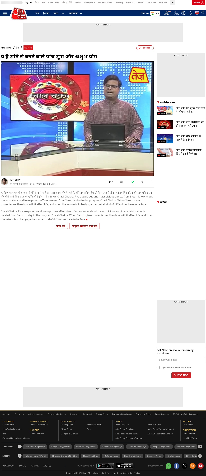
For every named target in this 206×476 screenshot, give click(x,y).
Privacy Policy (102, 414)
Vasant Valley (8, 424)
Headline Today (190, 438)
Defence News (111, 456)
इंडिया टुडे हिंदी (67, 2)
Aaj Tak (28, 2)
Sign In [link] (197, 2)
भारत (55, 13)
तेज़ (17, 48)
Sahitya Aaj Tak (122, 424)
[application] (77, 118)
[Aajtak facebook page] (176, 466)
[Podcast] (183, 13)
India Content (189, 433)
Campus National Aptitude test (16, 438)
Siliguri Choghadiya (137, 446)
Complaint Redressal (57, 414)
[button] (200, 446)
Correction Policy (143, 414)
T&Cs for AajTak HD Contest (185, 414)
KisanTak (163, 2)
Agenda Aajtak (154, 424)
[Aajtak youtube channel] (201, 466)
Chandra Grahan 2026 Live (64, 456)
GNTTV (78, 2)
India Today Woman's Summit (161, 429)
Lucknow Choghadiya (35, 446)
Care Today (188, 424)
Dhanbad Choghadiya (112, 446)
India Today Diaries (39, 424)
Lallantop (119, 2)
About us (6, 414)
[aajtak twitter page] (184, 466)
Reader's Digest (94, 424)
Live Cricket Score (132, 456)
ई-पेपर (37, 2)
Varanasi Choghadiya (86, 446)
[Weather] (176, 13)
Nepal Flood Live (90, 456)
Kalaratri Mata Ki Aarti (35, 456)
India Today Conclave (124, 429)
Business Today (105, 2)
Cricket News (174, 456)
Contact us (19, 414)
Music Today (66, 429)
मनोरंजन (73, 13)
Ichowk (34, 465)
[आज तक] (19, 14)
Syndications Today (131, 473)
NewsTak (130, 2)
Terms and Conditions (122, 414)
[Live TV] (197, 13)
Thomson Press (37, 433)
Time (89, 429)
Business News (154, 456)
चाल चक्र (28, 48)
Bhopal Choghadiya (161, 446)
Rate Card (87, 414)
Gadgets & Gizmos (69, 433)
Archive (47, 465)
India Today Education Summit (128, 438)
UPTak (140, 2)
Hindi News (6, 48)
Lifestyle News (193, 456)
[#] (132, 181)
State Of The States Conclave (161, 433)
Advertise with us (35, 414)
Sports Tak (151, 2)
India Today (53, 2)
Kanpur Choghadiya (60, 446)
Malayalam (89, 2)
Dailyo (22, 465)
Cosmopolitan (67, 424)
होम (37, 13)
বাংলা (43, 2)
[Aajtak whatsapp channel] (168, 466)
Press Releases (162, 414)
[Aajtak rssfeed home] (193, 466)
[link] (202, 2)
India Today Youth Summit (126, 433)
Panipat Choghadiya (186, 446)
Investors (74, 414)
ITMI (4, 433)
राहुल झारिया (15, 179)
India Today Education (12, 429)
